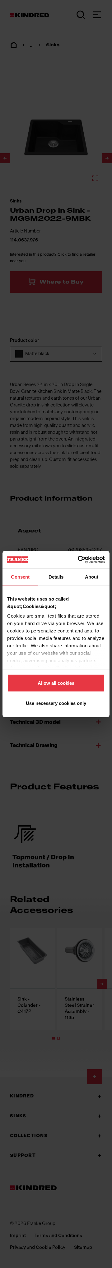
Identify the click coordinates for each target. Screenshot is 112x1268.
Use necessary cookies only (56, 703)
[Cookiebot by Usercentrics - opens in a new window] (79, 560)
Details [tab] (56, 576)
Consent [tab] (20, 576)
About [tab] (92, 576)
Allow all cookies (56, 682)
